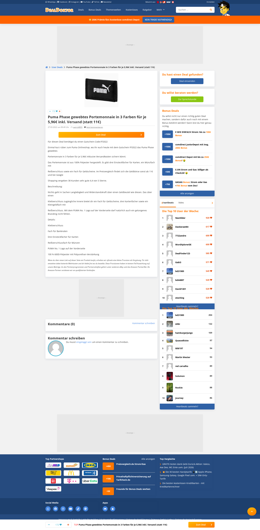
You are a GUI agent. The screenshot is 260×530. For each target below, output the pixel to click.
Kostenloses (132, 9)
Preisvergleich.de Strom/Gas (131, 464)
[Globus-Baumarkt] (71, 465)
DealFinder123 (182, 253)
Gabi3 (178, 262)
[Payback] (90, 473)
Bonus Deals (95, 9)
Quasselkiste (182, 340)
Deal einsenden (187, 81)
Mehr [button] (160, 9)
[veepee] (53, 488)
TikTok (96, 2)
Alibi (177, 324)
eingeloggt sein (84, 342)
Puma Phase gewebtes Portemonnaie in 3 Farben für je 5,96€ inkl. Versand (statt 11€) (120, 524)
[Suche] (211, 10)
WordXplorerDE (183, 244)
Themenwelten (113, 9)
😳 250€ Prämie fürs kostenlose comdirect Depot (114, 19)
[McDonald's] (71, 473)
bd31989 (179, 271)
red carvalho (181, 366)
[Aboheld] (53, 465)
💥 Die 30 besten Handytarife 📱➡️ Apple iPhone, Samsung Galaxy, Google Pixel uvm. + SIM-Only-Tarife (186, 475)
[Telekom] (71, 480)
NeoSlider (180, 217)
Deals (81, 9)
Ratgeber (147, 9)
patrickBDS (77, 127)
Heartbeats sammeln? (187, 306)
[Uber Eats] (90, 480)
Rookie (179, 387)
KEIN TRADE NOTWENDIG (157, 19)
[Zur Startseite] (224, 8)
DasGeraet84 (181, 226)
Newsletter (107, 2)
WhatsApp (52, 2)
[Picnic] (53, 480)
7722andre (180, 235)
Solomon (180, 376)
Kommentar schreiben (143, 323)
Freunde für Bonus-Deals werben (133, 489)
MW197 (179, 348)
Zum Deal (101, 134)
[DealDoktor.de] (59, 10)
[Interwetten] (53, 473)
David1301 (180, 288)
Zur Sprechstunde (187, 99)
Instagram (75, 2)
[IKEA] (90, 465)
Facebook (63, 2)
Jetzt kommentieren (95, 127)
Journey (179, 398)
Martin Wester (182, 357)
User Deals (57, 67)
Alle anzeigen (187, 193)
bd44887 (179, 280)
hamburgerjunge (184, 332)
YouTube (86, 2)
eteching (179, 297)
